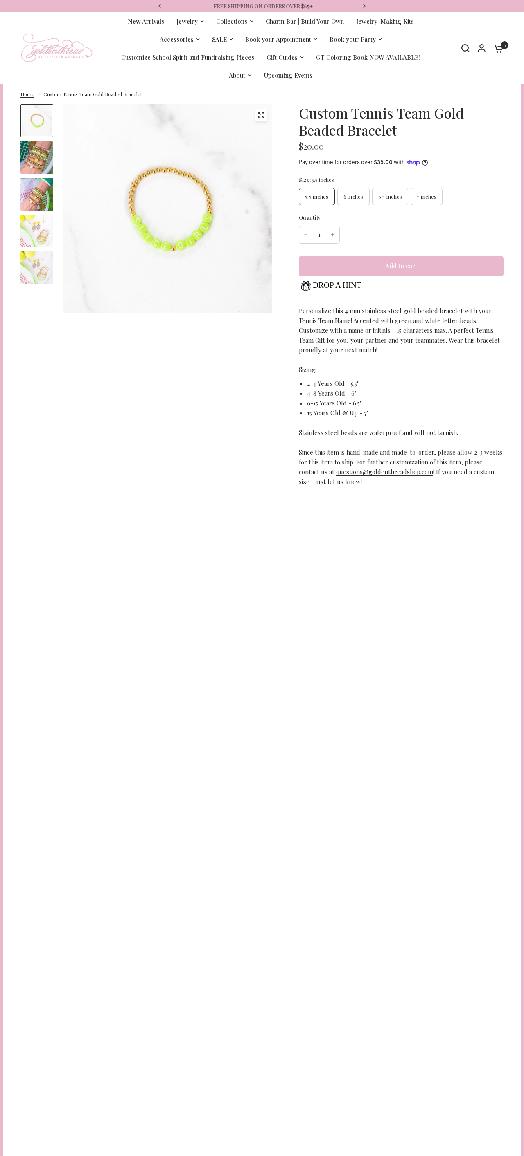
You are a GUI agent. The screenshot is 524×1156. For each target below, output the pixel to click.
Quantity (310, 217)
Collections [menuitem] (231, 21)
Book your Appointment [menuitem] (278, 39)
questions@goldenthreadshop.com (384, 472)
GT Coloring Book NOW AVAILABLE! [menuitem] (368, 57)
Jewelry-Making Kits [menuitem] (385, 21)
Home (27, 94)
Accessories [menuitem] (177, 39)
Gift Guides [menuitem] (282, 57)
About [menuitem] (237, 75)
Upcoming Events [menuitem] (288, 75)
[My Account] (482, 48)
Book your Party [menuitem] (353, 39)
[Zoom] (261, 115)
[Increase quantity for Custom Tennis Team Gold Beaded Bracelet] (332, 234)
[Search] (465, 48)
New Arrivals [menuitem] (146, 21)
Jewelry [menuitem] (187, 21)
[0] (497, 48)
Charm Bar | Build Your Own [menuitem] (305, 21)
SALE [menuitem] (219, 39)
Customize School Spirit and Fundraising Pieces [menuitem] (187, 57)
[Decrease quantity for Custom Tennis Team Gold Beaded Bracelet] (305, 234)
